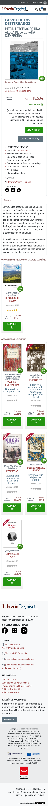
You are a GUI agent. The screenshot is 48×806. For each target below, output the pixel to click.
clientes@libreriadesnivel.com (19, 658)
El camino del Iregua (12, 299)
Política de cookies (11, 692)
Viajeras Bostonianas (12, 383)
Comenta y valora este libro (18, 90)
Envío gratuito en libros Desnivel (17, 685)
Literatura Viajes (14, 181)
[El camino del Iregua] (12, 277)
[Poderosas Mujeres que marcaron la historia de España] (12, 448)
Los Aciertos (22, 150)
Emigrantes (35, 380)
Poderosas (12, 471)
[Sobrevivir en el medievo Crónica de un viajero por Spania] (36, 447)
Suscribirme (9, 720)
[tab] (7, 201)
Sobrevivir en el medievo (36, 469)
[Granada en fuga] (12, 533)
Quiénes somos (9, 679)
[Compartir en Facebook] (7, 189)
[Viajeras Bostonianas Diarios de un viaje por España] (12, 357)
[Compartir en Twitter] (13, 189)
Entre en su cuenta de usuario (30, 2)
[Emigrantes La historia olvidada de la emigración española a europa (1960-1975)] (36, 358)
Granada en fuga (12, 555)
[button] (36, 9)
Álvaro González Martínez (20, 82)
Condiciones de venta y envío (15, 682)
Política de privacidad (12, 689)
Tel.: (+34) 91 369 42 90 (16, 653)
